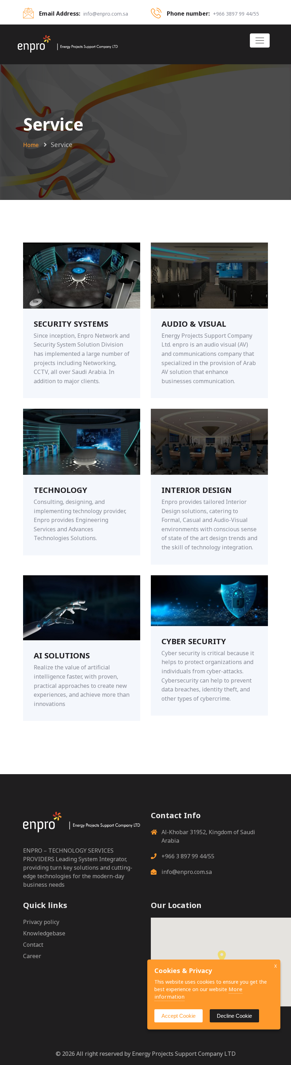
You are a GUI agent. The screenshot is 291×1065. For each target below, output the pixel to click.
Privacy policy (41, 922)
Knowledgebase (44, 933)
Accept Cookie (178, 1016)
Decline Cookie (234, 1016)
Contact (33, 945)
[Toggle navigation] (260, 40)
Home (31, 145)
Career (32, 956)
